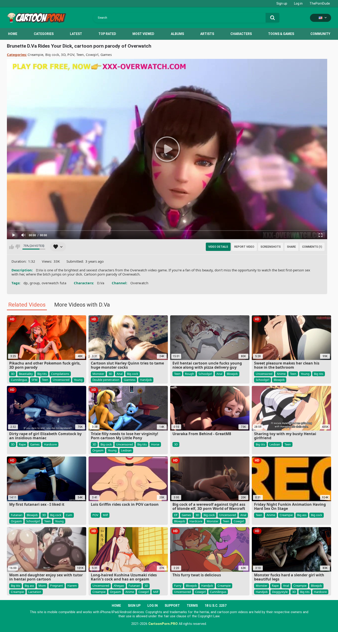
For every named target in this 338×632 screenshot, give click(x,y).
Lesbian (126, 450)
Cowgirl (92, 54)
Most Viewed (143, 34)
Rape (22, 444)
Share (291, 246)
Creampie (35, 54)
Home (12, 34)
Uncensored (61, 380)
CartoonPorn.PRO (163, 624)
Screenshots (271, 246)
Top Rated (107, 34)
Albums (177, 34)
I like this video (11, 246)
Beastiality (26, 374)
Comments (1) (312, 246)
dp (25, 283)
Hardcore (50, 444)
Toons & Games (281, 34)
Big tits (42, 374)
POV (70, 54)
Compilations (60, 374)
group (35, 283)
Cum (69, 515)
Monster (98, 374)
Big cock (52, 54)
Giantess (129, 380)
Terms (192, 605)
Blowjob (232, 374)
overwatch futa (54, 283)
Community (320, 34)
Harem (72, 585)
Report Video (244, 246)
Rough (189, 374)
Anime (281, 374)
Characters (241, 34)
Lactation (34, 592)
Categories (44, 34)
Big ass (301, 515)
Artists (207, 34)
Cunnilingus (19, 380)
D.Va (100, 283)
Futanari (16, 515)
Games (106, 54)
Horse (155, 444)
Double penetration (105, 380)
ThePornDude (319, 3)
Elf (175, 515)
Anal (120, 374)
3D (63, 54)
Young (78, 380)
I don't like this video (17, 246)
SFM (34, 380)
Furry (177, 585)
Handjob (146, 380)
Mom (42, 585)
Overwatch (139, 283)
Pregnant (56, 585)
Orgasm (97, 450)
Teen (80, 54)
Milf (105, 515)
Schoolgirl (205, 374)
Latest (76, 34)
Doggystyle (280, 592)
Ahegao (119, 585)
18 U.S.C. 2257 (215, 605)
